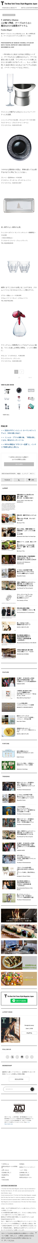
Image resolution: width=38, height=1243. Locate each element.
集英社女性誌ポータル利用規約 (9, 1167)
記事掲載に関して (24, 1172)
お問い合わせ (5, 1170)
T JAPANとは (5, 1164)
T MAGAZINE (5, 1180)
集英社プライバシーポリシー (27, 1167)
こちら (28, 1122)
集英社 (3, 1177)
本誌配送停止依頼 (24, 1175)
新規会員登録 (19, 1079)
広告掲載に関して (6, 1172)
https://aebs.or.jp (8, 1124)
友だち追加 (19, 464)
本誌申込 (29, 1033)
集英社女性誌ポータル (25, 1177)
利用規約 (21, 1164)
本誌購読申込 (5, 1175)
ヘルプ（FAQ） (23, 1170)
